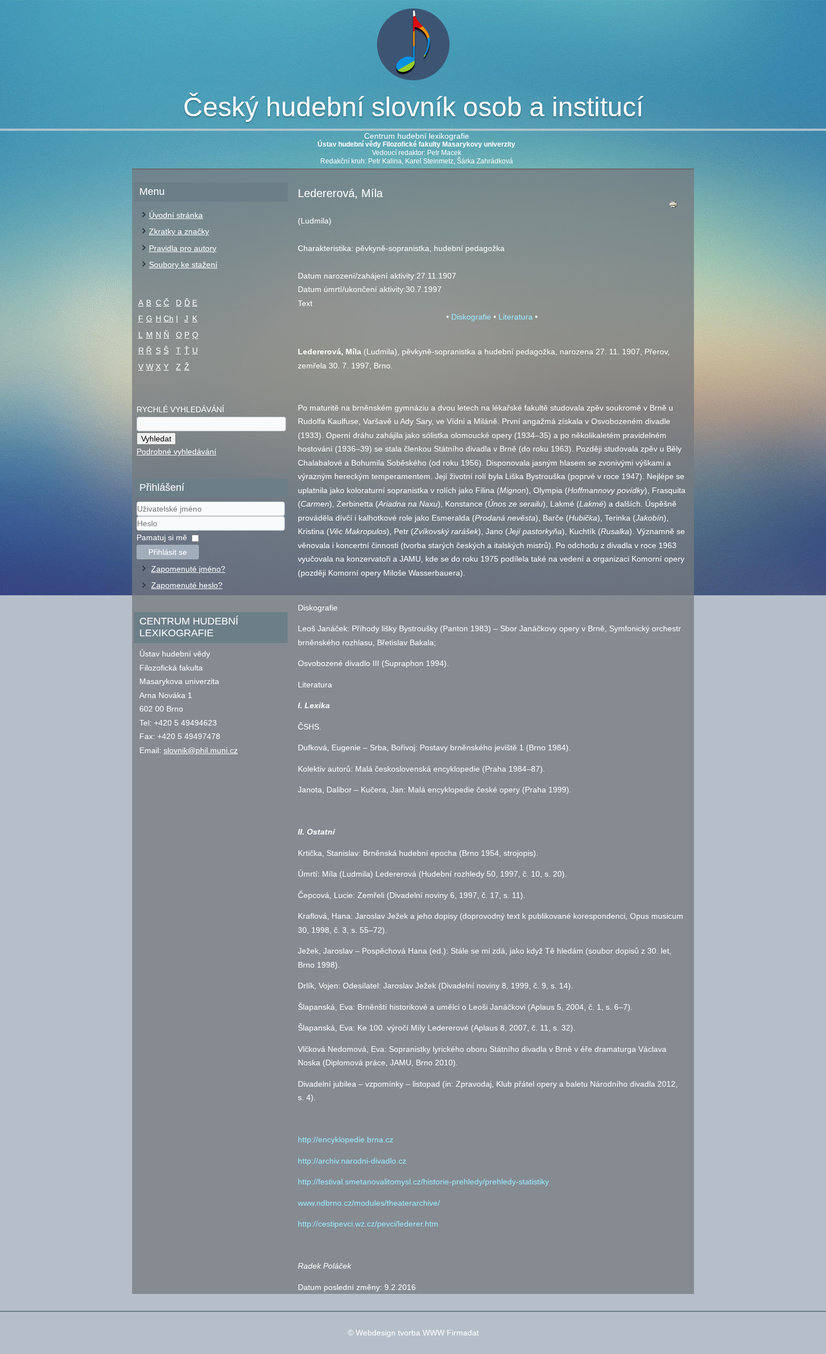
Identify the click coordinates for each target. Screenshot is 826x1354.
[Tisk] (673, 207)
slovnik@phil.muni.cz (201, 750)
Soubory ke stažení (183, 264)
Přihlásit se (167, 552)
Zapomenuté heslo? (187, 585)
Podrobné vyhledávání (176, 451)
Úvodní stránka (176, 215)
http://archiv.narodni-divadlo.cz (352, 1160)
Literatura (515, 316)
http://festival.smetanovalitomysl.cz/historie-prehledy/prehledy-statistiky (423, 1181)
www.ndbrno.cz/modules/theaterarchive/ (369, 1202)
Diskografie (471, 316)
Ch (169, 318)
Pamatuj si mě (162, 537)
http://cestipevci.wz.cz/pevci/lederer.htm (368, 1223)
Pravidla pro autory (182, 248)
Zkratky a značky (179, 231)
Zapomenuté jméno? (188, 568)
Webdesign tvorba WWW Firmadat (417, 1332)
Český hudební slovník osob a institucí (413, 107)
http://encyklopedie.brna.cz (345, 1139)
